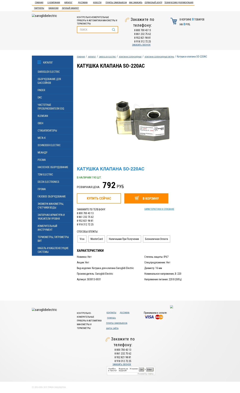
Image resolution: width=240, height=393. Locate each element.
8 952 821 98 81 (142, 37)
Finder (41, 90)
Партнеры (39, 8)
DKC (40, 97)
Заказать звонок (141, 45)
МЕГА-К (42, 137)
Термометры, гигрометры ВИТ (53, 239)
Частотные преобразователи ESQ (51, 106)
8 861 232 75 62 (142, 34)
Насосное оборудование (53, 167)
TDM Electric (45, 174)
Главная (39, 2)
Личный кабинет (70, 8)
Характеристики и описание (159, 209)
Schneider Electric (49, 145)
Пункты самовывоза (116, 2)
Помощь (111, 318)
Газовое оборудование (52, 196)
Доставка (83, 2)
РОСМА (42, 159)
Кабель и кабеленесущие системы (53, 250)
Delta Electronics (48, 181)
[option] (152, 120)
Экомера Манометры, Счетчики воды (51, 205)
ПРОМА (42, 189)
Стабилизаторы (47, 130)
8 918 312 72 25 (142, 41)
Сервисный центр (153, 2)
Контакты (111, 312)
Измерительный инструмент (47, 227)
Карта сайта (112, 328)
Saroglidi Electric (49, 71)
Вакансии (53, 8)
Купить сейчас (99, 198)
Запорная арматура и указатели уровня (51, 216)
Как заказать (135, 2)
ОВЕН (40, 123)
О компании (53, 2)
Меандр (42, 152)
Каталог (68, 2)
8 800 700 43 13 (142, 30)
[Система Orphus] (131, 370)
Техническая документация (178, 2)
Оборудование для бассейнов (49, 81)
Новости (97, 2)
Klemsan (43, 115)
